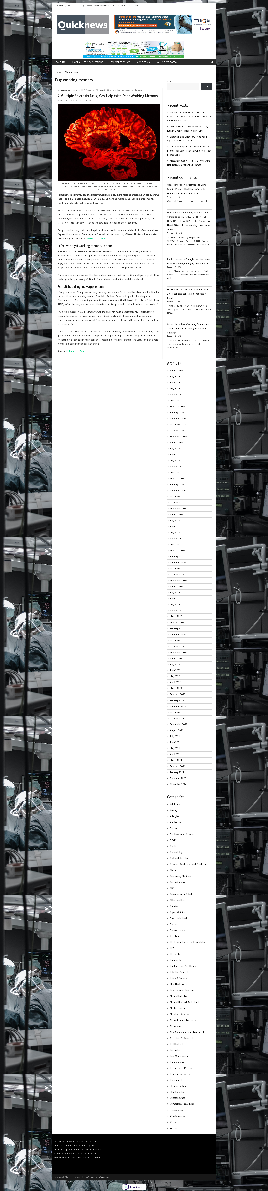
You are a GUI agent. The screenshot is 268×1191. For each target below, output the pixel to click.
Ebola (173, 870)
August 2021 (176, 730)
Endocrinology (177, 882)
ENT (172, 888)
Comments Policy (120, 62)
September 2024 (178, 508)
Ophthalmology (178, 1043)
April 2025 (175, 466)
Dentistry (175, 846)
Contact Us (143, 62)
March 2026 (176, 400)
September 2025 (178, 436)
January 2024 (177, 556)
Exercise (174, 906)
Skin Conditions (178, 1091)
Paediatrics (175, 1049)
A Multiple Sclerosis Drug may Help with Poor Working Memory (108, 96)
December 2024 (178, 490)
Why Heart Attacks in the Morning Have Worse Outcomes (188, 225)
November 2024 (178, 496)
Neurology (90, 90)
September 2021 (178, 724)
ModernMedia (89, 101)
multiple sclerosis (122, 90)
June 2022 (175, 670)
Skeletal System (178, 1085)
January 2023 (177, 628)
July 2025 (175, 448)
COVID (173, 840)
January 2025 (177, 484)
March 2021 (176, 760)
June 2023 (175, 598)
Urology (174, 1121)
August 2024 (176, 514)
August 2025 (176, 442)
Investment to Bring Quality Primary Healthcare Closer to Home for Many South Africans (187, 189)
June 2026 (175, 382)
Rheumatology (178, 1079)
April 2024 (175, 538)
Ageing (173, 810)
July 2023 (175, 592)
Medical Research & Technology (186, 1001)
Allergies (174, 816)
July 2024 (175, 520)
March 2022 (176, 688)
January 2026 (177, 412)
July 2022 (175, 664)
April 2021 (175, 754)
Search (170, 81)
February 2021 (177, 766)
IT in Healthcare (178, 984)
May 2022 (175, 676)
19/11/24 (108, 90)
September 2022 (178, 652)
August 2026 (176, 370)
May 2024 (175, 532)
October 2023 (177, 574)
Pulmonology (177, 1061)
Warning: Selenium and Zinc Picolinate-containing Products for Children (187, 293)
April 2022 (175, 682)
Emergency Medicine (180, 876)
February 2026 (177, 406)
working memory (139, 90)
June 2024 (175, 526)
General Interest (178, 930)
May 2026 (175, 388)
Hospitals (175, 954)
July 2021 (175, 736)
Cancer (173, 828)
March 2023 (176, 616)
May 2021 (175, 748)
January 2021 (177, 772)
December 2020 (178, 778)
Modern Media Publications (87, 62)
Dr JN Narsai (173, 289)
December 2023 (178, 562)
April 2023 (175, 610)
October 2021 (177, 718)
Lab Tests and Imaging (182, 989)
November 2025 (178, 424)
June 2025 (175, 454)
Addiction (175, 804)
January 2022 (177, 700)
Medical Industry (178, 995)
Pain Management (179, 1055)
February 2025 (177, 478)
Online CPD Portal (167, 62)
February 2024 (177, 550)
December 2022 (178, 634)
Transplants (176, 1109)
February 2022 (177, 694)
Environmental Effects (181, 894)
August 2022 (176, 658)
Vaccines (174, 1127)
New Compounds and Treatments (187, 1032)
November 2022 (178, 640)
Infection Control (179, 972)
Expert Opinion (177, 912)
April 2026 (175, 394)
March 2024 (176, 544)
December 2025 (178, 418)
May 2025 (175, 460)
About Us (60, 62)
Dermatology (177, 852)
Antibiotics (175, 822)
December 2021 (178, 706)
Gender (174, 924)
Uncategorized (177, 1115)
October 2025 (177, 430)
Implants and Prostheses (183, 966)
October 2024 (177, 502)
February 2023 (177, 622)
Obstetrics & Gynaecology (183, 1038)
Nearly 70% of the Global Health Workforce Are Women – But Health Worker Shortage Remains (189, 116)
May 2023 (175, 604)
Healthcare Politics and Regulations (188, 941)
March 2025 (176, 472)
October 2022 (177, 646)
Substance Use (177, 1097)
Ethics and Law (177, 900)
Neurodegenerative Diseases (184, 1020)
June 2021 (175, 742)
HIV (172, 948)
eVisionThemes (105, 1177)
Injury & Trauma (178, 978)
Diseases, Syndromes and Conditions (189, 864)
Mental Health (77, 90)
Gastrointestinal (178, 918)
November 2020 (178, 784)
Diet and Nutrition (179, 858)
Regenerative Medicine (181, 1067)
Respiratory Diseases (180, 1073)
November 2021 (178, 712)
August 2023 (176, 586)
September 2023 (178, 580)
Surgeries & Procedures (182, 1103)
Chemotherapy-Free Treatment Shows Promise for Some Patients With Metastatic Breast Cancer (189, 150)
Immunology (176, 960)
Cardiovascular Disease (182, 834)
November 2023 (178, 568)
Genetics (174, 935)
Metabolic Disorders (180, 1013)
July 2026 (175, 376)
